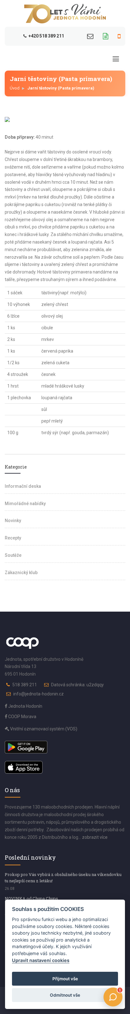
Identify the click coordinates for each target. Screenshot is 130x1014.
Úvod (15, 88)
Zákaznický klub (21, 572)
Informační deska (23, 486)
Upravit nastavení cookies (40, 960)
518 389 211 (24, 684)
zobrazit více (95, 837)
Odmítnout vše (65, 995)
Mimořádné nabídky (25, 503)
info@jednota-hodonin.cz (38, 693)
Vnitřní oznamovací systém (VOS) (43, 728)
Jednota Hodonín (24, 706)
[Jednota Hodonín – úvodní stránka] (65, 13)
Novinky (13, 520)
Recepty (13, 537)
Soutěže (13, 555)
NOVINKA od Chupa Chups (31, 898)
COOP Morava (21, 716)
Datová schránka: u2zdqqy (77, 684)
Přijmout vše (65, 978)
